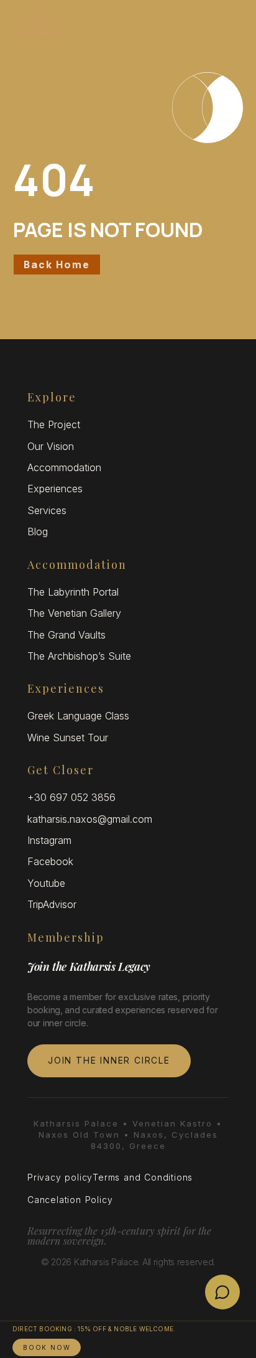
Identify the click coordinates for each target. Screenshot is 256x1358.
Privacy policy (60, 1177)
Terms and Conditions (143, 1177)
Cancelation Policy (69, 1199)
